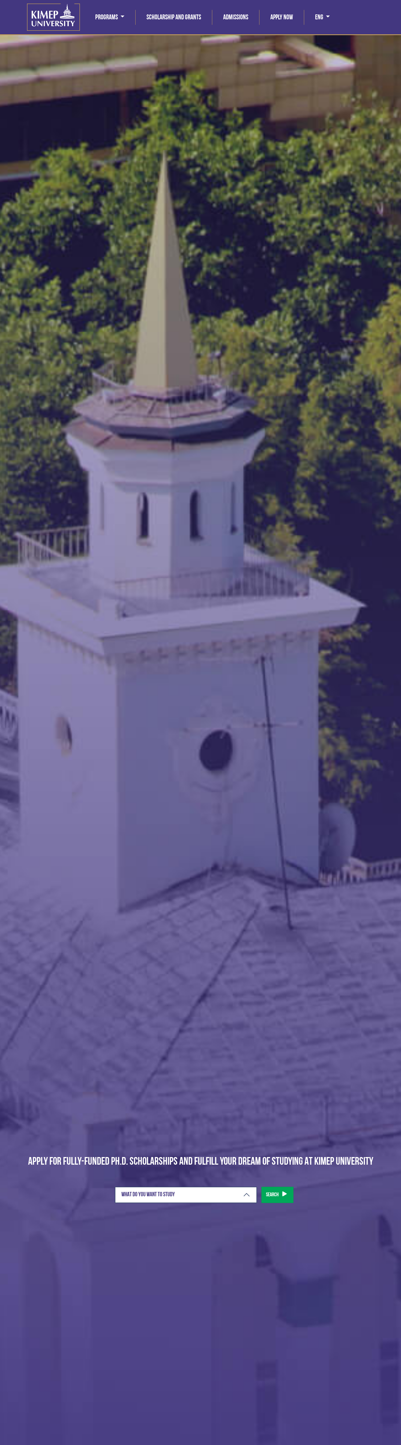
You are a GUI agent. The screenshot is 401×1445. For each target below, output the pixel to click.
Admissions (235, 17)
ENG (319, 17)
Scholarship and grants (173, 17)
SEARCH (272, 1195)
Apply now (281, 17)
